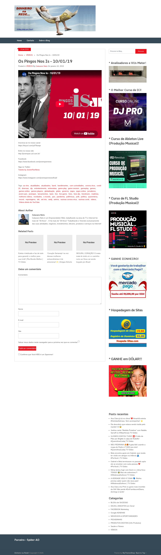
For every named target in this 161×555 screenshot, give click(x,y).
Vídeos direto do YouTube (29, 202)
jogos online (81, 191)
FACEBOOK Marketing (120, 509)
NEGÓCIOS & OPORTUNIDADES (124, 516)
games (92, 188)
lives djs (77, 194)
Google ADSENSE (118, 513)
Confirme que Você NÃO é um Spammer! (36, 354)
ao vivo (26, 186)
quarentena (92, 197)
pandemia (61, 197)
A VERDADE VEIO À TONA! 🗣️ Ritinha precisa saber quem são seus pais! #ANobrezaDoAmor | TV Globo (126, 480)
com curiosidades (77, 186)
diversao (25, 188)
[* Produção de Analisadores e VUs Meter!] (128, 82)
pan (53, 197)
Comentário (23, 275)
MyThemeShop (129, 553)
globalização (49, 191)
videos (93, 199)
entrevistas (52, 188)
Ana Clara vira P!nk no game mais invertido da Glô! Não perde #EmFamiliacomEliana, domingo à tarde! (128, 489)
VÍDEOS (29, 55)
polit (77, 197)
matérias (94, 194)
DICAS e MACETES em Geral (122, 506)
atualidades (35, 186)
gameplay (84, 188)
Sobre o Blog (44, 40)
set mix (44, 199)
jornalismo (91, 191)
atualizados (45, 186)
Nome (20, 309)
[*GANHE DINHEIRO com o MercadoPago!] (128, 299)
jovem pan (23, 194)
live (56, 194)
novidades (38, 197)
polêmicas (70, 197)
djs (31, 188)
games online (24, 191)
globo (58, 191)
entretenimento (40, 188)
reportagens (30, 199)
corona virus (90, 186)
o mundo (46, 197)
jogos (72, 191)
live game (63, 194)
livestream (86, 194)
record (21, 199)
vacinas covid (83, 199)
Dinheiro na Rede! (21, 553)
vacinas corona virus (69, 199)
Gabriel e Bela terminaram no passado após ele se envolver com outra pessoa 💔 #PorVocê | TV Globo (128, 464)
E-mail (20, 320)
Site (19, 331)
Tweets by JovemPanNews (29, 170)
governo (65, 191)
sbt (38, 199)
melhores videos (25, 197)
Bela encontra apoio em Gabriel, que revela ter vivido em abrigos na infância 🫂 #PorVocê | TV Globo (128, 455)
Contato (30, 40)
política (84, 197)
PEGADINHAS (116, 519)
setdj (50, 199)
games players (37, 191)
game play (62, 188)
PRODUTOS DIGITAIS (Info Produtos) (126, 523)
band (54, 186)
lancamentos (43, 194)
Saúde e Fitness (117, 526)
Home (19, 40)
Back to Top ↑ (141, 553)
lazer (51, 194)
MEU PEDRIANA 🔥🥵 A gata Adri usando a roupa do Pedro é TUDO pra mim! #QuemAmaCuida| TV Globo (128, 447)
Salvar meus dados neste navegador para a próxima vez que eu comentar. (48, 342)
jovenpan (32, 194)
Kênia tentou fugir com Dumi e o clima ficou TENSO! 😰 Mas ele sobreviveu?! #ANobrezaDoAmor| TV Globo (128, 472)
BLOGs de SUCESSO (119, 503)
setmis (56, 199)
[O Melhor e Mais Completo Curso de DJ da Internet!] (128, 130)
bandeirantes (63, 186)
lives (70, 194)
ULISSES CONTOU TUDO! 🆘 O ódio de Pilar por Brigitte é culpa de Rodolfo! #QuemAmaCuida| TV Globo (127, 438)
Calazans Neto (41, 66)
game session (73, 188)
